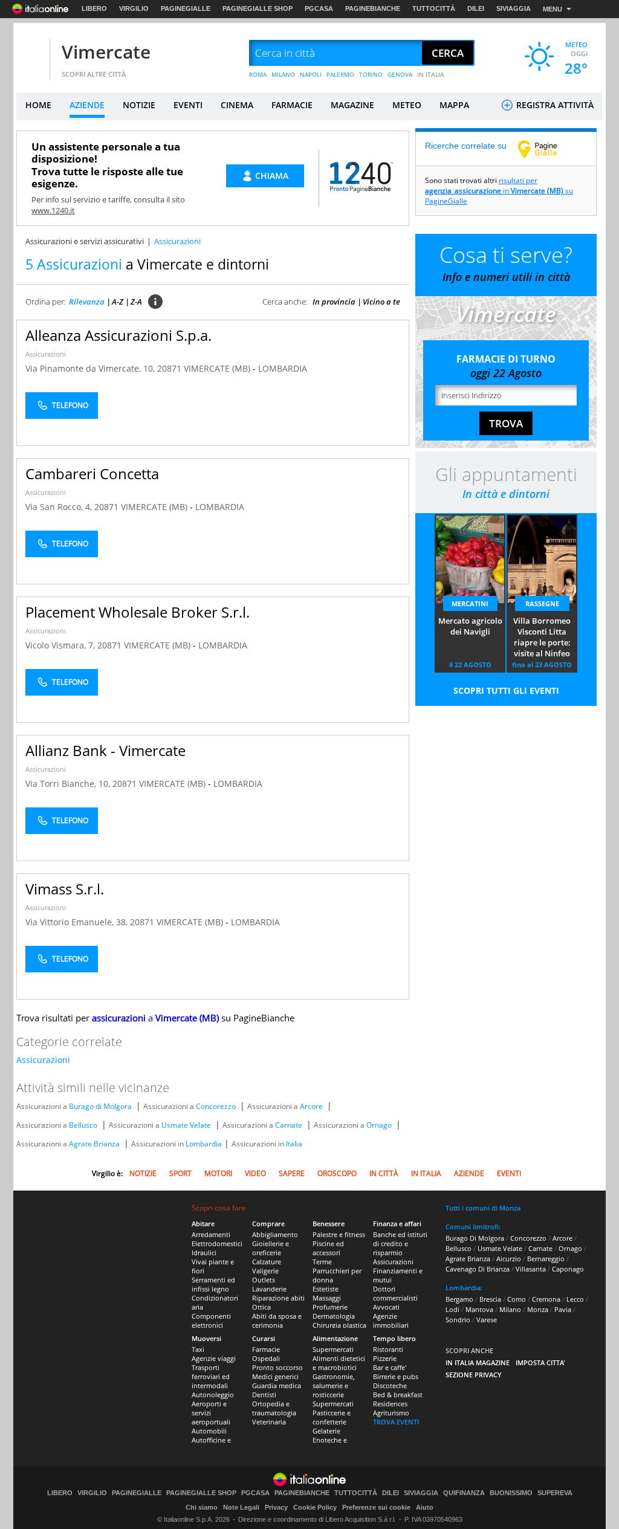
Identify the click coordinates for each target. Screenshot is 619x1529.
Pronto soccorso (277, 1367)
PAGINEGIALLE (185, 8)
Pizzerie (385, 1358)
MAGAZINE (352, 105)
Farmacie (266, 1349)
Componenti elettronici (211, 1320)
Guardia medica (276, 1385)
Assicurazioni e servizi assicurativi (84, 241)
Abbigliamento (275, 1234)
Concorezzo (216, 1106)
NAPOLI (311, 74)
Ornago (379, 1125)
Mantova (479, 1309)
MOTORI (218, 1173)
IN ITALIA (430, 74)
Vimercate (106, 51)
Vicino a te (381, 301)
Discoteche (390, 1385)
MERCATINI (470, 603)
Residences (390, 1403)
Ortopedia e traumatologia (274, 1408)
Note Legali (241, 1507)
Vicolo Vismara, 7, (61, 645)
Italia (294, 1144)
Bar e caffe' (389, 1367)
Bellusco (83, 1125)
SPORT (180, 1173)
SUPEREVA (554, 1493)
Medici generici (275, 1376)
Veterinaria (269, 1421)
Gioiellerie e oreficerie (270, 1248)
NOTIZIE (139, 105)
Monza (537, 1309)
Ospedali (266, 1358)
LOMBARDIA (282, 368)
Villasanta (531, 1268)
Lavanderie (269, 1288)
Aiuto (424, 1507)
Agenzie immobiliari (391, 1320)
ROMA (258, 74)
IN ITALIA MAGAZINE (478, 1362)
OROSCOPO (337, 1173)
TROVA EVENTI (396, 1421)
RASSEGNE (542, 603)
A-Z (117, 301)
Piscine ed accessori (328, 1248)
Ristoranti (388, 1349)
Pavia (562, 1309)
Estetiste (326, 1288)
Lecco (575, 1299)
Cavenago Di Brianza (478, 1268)
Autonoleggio (213, 1394)
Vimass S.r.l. (64, 889)
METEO (406, 105)
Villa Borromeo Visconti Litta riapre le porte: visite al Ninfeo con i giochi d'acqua (542, 637)
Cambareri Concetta (92, 473)
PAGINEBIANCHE (372, 8)
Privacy (276, 1507)
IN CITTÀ (383, 1173)
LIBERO (94, 8)
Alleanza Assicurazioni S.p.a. (118, 335)
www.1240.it (53, 210)
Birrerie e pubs (395, 1376)
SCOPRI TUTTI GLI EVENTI (506, 690)
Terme (322, 1261)
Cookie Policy (315, 1507)
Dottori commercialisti (395, 1293)
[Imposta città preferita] (31, 53)
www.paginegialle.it (546, 149)
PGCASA (319, 8)
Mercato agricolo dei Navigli (470, 626)
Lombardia (204, 1144)
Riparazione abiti (278, 1297)
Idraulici (204, 1252)
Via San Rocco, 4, (59, 506)
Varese (486, 1319)
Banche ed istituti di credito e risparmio (400, 1243)
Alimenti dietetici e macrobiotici (339, 1363)
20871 (169, 368)
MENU (552, 9)
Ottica (261, 1306)
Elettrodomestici (217, 1243)
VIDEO (255, 1173)
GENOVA (399, 74)
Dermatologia (334, 1315)
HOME (38, 105)
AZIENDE (87, 105)
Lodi (452, 1309)
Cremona (546, 1299)
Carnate (288, 1125)
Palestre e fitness (339, 1234)
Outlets (263, 1279)
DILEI (475, 8)
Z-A (136, 301)
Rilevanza (87, 301)
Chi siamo (202, 1507)
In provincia (334, 301)
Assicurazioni (45, 353)
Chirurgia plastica (339, 1325)
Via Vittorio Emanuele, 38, (77, 922)
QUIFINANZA (464, 1493)
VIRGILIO (134, 8)
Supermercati (333, 1349)
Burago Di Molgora (475, 1238)
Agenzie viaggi (214, 1358)
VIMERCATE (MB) (218, 368)
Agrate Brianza (94, 1144)
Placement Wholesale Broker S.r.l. (137, 612)
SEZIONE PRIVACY (474, 1374)
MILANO (283, 74)
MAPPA (454, 105)
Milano (510, 1309)
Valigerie (265, 1270)
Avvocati (386, 1306)
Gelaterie (326, 1430)
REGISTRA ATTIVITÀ (554, 105)
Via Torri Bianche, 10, (68, 783)
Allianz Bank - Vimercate (105, 750)
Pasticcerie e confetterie (332, 1417)
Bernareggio (546, 1258)
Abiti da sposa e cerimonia (277, 1320)
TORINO (371, 74)
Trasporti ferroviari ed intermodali (211, 1376)
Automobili (209, 1430)
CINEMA (237, 105)
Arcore (311, 1106)
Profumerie (330, 1306)
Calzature (266, 1261)
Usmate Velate (186, 1125)
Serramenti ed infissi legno (213, 1284)
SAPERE (292, 1173)
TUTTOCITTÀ (433, 8)
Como (516, 1299)
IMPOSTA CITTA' (540, 1362)
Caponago (568, 1268)
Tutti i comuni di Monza (483, 1207)
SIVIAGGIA (513, 8)
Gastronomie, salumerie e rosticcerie (334, 1385)
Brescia (490, 1299)
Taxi (198, 1349)
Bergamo (459, 1299)
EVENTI (188, 105)
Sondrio (458, 1319)
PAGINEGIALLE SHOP (257, 8)
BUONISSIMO (511, 1493)
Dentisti (264, 1394)
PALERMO (340, 74)
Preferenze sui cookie (376, 1507)
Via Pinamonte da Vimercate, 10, (91, 368)
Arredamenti (211, 1234)
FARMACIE (292, 105)
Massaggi (327, 1297)
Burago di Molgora (100, 1106)
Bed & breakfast (398, 1394)
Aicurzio (508, 1258)
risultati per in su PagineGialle (499, 190)
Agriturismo (391, 1412)
